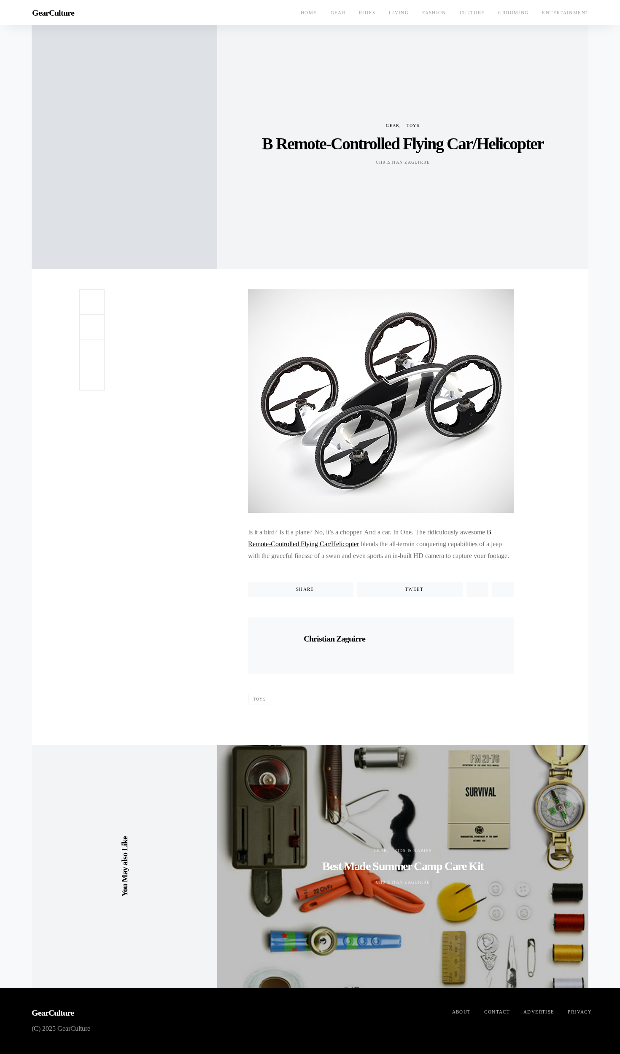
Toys (413, 125)
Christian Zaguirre (403, 162)
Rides (367, 12)
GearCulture (53, 12)
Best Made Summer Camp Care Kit (402, 866)
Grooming (513, 12)
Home (309, 12)
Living (399, 12)
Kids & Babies (413, 850)
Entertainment (565, 12)
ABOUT (461, 1011)
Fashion (434, 12)
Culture (472, 12)
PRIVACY (580, 1011)
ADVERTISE (538, 1011)
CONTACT (497, 1011)
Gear (338, 12)
